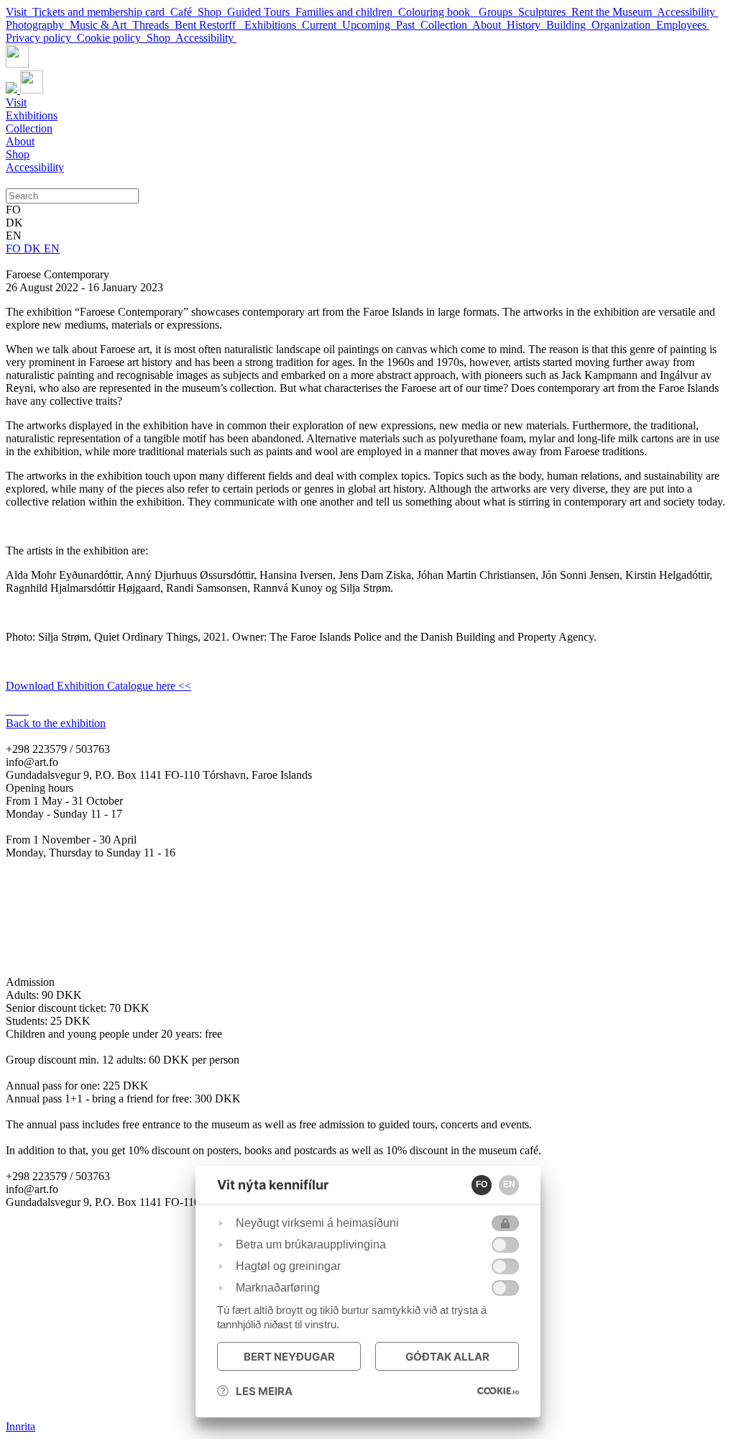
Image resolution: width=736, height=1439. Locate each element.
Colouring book (438, 12)
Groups (498, 12)
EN (52, 248)
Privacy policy (41, 38)
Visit (19, 12)
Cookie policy (112, 38)
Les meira (264, 1391)
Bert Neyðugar (289, 1356)
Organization (624, 25)
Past (408, 25)
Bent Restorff (209, 25)
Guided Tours (261, 12)
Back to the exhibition (56, 723)
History (526, 25)
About (489, 25)
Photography (38, 25)
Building (569, 25)
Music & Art (101, 25)
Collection (446, 25)
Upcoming (369, 25)
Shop (212, 12)
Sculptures (544, 12)
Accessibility (687, 12)
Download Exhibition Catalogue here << (98, 686)
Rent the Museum (614, 12)
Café (184, 12)
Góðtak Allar (447, 1356)
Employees (682, 25)
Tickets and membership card (101, 12)
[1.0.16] (498, 1390)
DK (34, 248)
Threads (153, 25)
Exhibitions (273, 25)
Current (322, 25)
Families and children (346, 12)
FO (15, 248)
